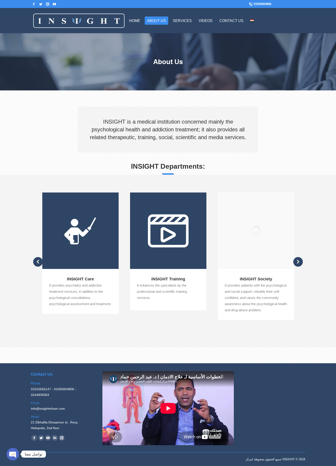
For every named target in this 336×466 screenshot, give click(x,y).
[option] (80, 253)
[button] (38, 262)
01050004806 (262, 4)
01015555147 (41, 389)
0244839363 (40, 395)
